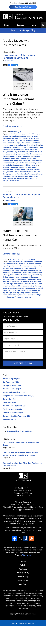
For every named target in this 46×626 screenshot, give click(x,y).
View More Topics (10, 419)
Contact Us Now (23, 363)
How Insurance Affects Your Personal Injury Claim (19, 56)
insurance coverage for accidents (20, 156)
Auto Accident (15, 266)
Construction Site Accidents (16, 416)
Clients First (37, 275)
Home (6, 25)
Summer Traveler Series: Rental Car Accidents (21, 196)
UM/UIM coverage (9, 178)
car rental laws (33, 270)
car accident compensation (32, 266)
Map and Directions (23, 502)
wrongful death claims (11, 181)
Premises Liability (12, 389)
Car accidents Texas (20, 268)
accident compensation (17, 134)
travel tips (37, 295)
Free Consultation (11, 312)
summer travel (8, 295)
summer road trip (31, 293)
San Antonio (18, 174)
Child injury (9, 399)
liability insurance (29, 161)
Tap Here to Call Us (23, 7)
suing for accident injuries (33, 174)
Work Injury (9, 402)
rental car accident (9, 288)
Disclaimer (23, 569)
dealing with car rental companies (15, 277)
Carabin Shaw (29, 143)
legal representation (17, 284)
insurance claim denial (26, 154)
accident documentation (33, 261)
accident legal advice (10, 138)
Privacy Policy (23, 573)
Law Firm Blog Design (23, 623)
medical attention (31, 284)
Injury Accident (32, 147)
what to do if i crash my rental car (18, 297)
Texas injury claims (10, 176)
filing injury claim (33, 145)
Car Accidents (15, 259)
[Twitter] (20, 538)
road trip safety (18, 293)
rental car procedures (29, 290)
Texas (16, 295)
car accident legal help (15, 143)
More (34, 25)
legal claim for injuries (24, 158)
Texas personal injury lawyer (28, 176)
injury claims (31, 279)
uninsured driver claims (25, 178)
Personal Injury (15, 132)
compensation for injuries (16, 145)
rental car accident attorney (27, 288)
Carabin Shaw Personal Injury (21, 275)
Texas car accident (26, 295)
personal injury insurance (23, 169)
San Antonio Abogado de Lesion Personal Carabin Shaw (23, 530)
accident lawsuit (15, 136)
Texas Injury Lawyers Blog (23, 17)
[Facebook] (14, 538)
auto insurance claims (27, 138)
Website (23, 565)
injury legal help (8, 152)
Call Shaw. (18, 141)
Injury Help (34, 149)
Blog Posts (23, 584)
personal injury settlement (23, 172)
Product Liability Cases (14, 406)
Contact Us (23, 580)
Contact (20, 25)
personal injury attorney (29, 165)
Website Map (23, 576)
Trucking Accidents (12, 409)
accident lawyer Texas (29, 136)
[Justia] (25, 538)
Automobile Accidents (14, 392)
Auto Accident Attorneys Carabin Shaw (20, 528)
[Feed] (31, 538)
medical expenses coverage (27, 163)
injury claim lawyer (22, 149)
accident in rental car (10, 264)
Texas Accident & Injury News (19, 431)
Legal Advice (24, 281)
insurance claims (13, 281)
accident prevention (26, 264)
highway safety (8, 279)
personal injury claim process (13, 167)
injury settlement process (24, 152)
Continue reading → (12, 126)
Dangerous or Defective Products (18, 395)
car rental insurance (19, 270)
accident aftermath (16, 261)
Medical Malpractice (13, 412)
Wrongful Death (12, 385)
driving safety (33, 277)
